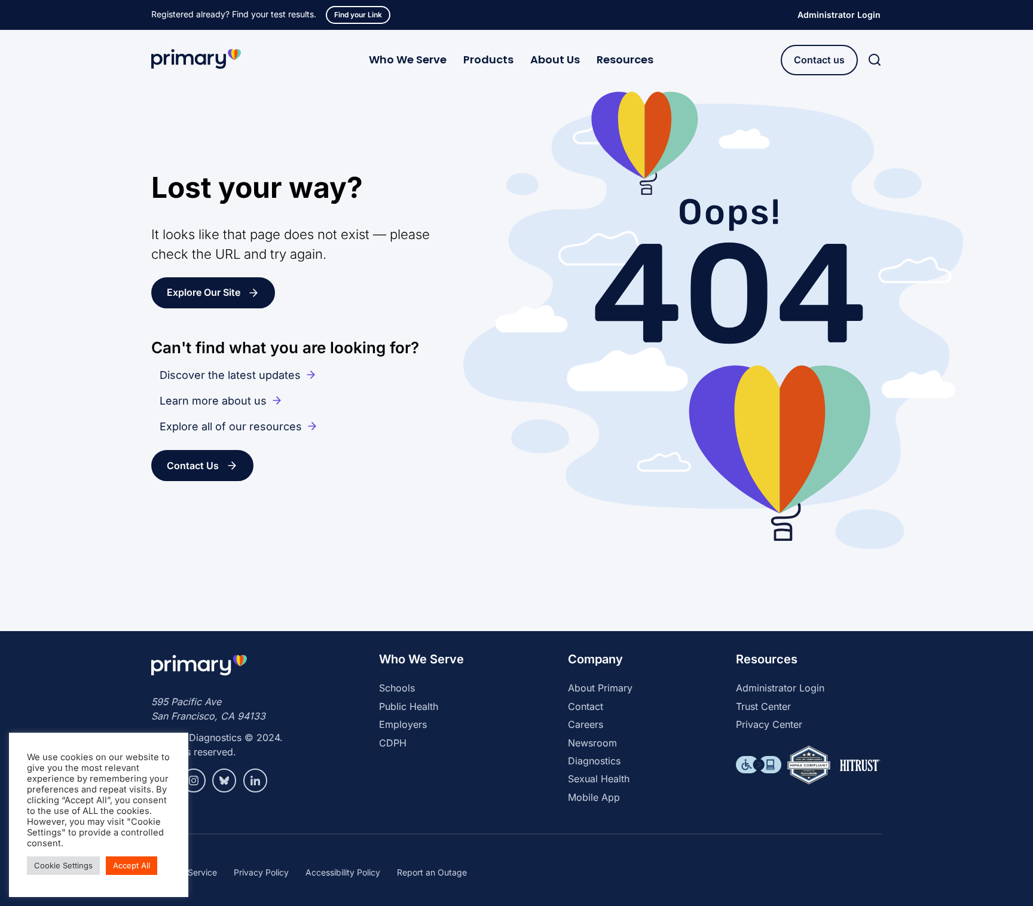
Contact (585, 706)
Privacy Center (769, 724)
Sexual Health (598, 779)
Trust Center (763, 706)
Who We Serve (408, 59)
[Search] (874, 60)
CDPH (393, 743)
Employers (403, 724)
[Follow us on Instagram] (194, 780)
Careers (585, 724)
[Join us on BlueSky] (224, 780)
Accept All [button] (131, 865)
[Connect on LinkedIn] (255, 780)
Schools (397, 688)
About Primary (600, 688)
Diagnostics (594, 761)
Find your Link (358, 14)
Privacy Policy (261, 872)
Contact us (819, 60)
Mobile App (594, 797)
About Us (555, 59)
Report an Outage (432, 872)
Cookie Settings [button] (63, 865)
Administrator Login (839, 15)
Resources (625, 59)
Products (488, 59)
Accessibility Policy (342, 872)
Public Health (408, 706)
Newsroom (592, 743)
